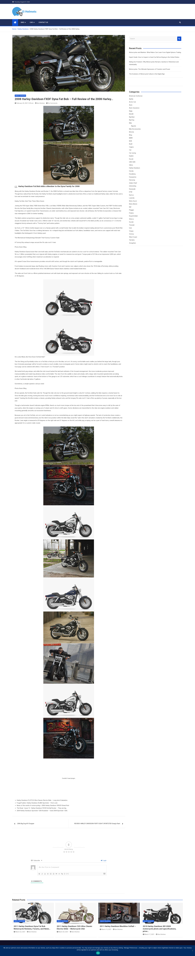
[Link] (62, 874)
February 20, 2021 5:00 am (25, 103)
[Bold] (39, 874)
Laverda (131, 198)
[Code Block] (59, 874)
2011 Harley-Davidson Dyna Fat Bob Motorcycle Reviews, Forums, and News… (32, 927)
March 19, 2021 (106, 929)
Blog (130, 135)
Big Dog (131, 120)
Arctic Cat (132, 102)
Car (31, 22)
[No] (192, 951)
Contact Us (43, 22)
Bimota (131, 132)
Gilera (131, 165)
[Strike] (47, 874)
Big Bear (132, 117)
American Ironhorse (135, 96)
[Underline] (45, 874)
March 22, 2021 (20, 932)
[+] (67, 873)
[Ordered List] (50, 874)
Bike (22, 22)
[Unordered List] (53, 874)
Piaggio (131, 210)
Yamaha (131, 240)
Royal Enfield (133, 216)
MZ (130, 207)
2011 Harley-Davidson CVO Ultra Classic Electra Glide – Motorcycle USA (74, 927)
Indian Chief (133, 183)
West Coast (133, 237)
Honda (131, 171)
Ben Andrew (41, 103)
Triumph (131, 225)
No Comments (52, 103)
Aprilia (131, 99)
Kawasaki (132, 189)
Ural (130, 228)
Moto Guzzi (133, 201)
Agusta (133, 126)
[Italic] (42, 874)
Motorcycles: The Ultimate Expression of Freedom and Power (149, 69)
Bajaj (130, 111)
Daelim (131, 156)
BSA (130, 141)
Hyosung (132, 180)
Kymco (131, 195)
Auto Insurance (134, 108)
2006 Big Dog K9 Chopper (25, 823)
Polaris (131, 213)
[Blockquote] (56, 874)
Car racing (132, 153)
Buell (130, 144)
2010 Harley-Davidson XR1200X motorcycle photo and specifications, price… (159, 928)
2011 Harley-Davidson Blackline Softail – (118, 926)
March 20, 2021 (63, 932)
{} (64, 873)
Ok (98, 953)
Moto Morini (133, 204)
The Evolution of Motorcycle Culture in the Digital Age (147, 74)
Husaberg (132, 174)
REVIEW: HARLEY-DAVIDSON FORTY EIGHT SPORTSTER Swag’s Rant (97, 823)
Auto (130, 105)
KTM (130, 192)
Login (104, 860)
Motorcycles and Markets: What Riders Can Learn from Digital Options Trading (155, 52)
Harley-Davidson (20, 95)
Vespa (131, 231)
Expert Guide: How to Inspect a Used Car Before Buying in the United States (154, 57)
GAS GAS (132, 162)
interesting (132, 186)
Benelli (131, 114)
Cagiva (131, 147)
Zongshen (132, 243)
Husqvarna (132, 177)
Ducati (131, 159)
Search (179, 39)
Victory (131, 234)
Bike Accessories (135, 129)
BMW (131, 138)
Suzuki (131, 222)
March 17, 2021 (149, 934)
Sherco (131, 219)
